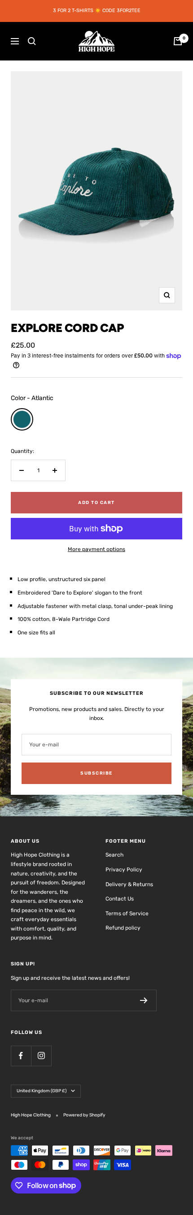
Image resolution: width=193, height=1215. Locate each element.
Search (114, 855)
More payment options (96, 549)
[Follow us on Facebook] (21, 1056)
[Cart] (177, 41)
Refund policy (122, 928)
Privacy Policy (123, 869)
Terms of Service (127, 913)
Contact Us (119, 899)
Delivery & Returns (129, 884)
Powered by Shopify (84, 1115)
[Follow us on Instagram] (41, 1056)
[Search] (32, 41)
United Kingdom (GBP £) (41, 1091)
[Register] (144, 1000)
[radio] (22, 419)
